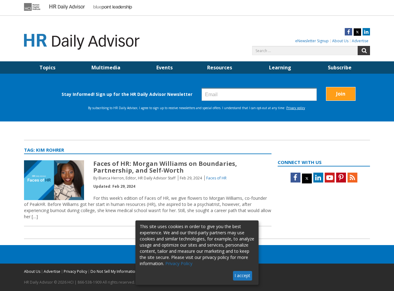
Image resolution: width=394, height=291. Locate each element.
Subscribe (340, 67)
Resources (219, 67)
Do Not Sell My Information (113, 271)
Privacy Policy (75, 271)
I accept (242, 275)
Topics (47, 67)
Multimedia (105, 67)
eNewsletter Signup (312, 40)
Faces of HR (216, 178)
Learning (280, 67)
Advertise (360, 40)
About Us (340, 40)
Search (364, 50)
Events (164, 67)
